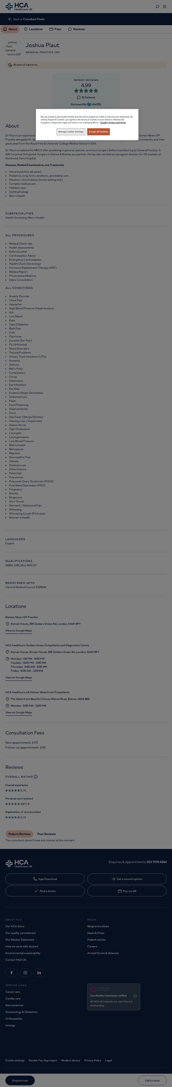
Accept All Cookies (98, 131)
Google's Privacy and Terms (113, 122)
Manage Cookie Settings (70, 131)
